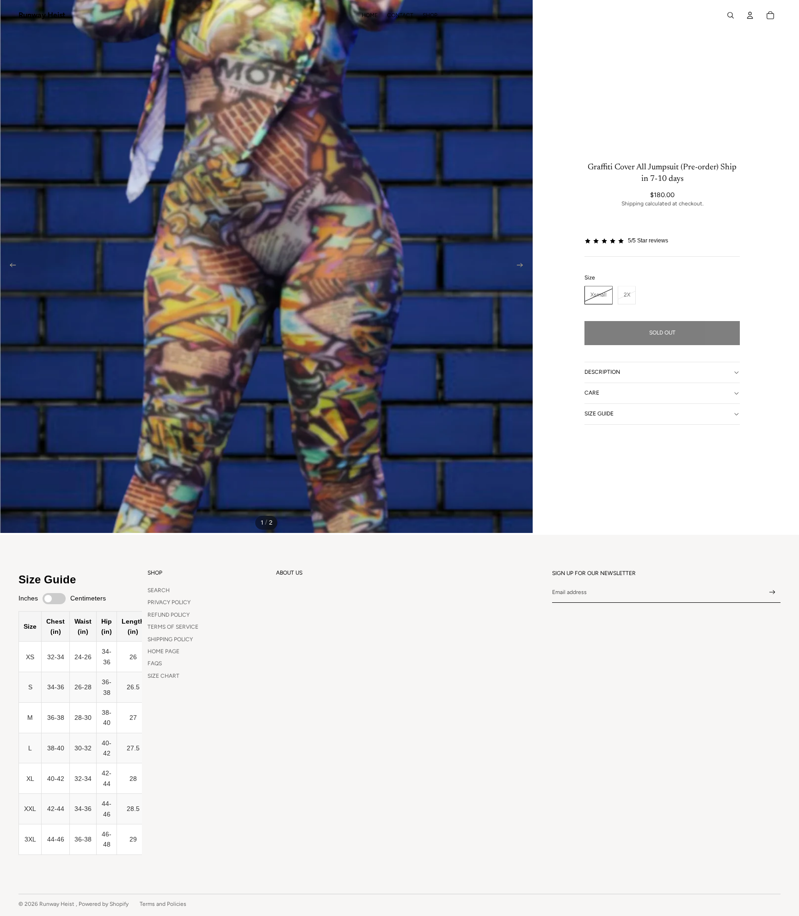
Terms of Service (173, 627)
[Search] (730, 15)
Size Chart (163, 676)
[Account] (750, 15)
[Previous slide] (10, 266)
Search (159, 590)
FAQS (155, 663)
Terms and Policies (163, 904)
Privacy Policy (169, 602)
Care (591, 393)
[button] (662, 240)
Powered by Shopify (104, 904)
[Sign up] (772, 592)
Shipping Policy (170, 639)
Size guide (599, 414)
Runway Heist (57, 904)
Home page (163, 651)
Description (602, 372)
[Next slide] (522, 266)
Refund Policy (169, 615)
